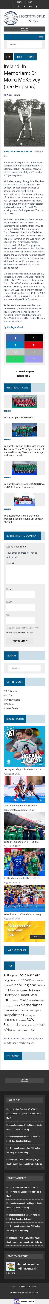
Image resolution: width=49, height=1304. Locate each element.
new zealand (12, 1010)
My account (33, 1286)
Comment (10, 563)
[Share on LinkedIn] (15, 344)
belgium (9, 980)
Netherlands (31, 1004)
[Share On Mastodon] (33, 359)
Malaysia (36, 1000)
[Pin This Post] (33, 344)
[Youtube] (30, 6)
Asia (23, 974)
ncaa (17, 1005)
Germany (15, 990)
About (30, 2)
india (8, 999)
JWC (30, 1000)
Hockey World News (22, 151)
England (29, 984)
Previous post (26, 371)
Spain (15, 1030)
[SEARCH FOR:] (24, 45)
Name (8, 589)
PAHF (6, 1015)
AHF (7, 975)
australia (34, 975)
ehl (19, 984)
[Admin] (10, 1268)
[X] (24, 6)
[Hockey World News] (24, 18)
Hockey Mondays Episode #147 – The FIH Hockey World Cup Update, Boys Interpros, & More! (23, 1113)
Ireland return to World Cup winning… (23, 914)
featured (41, 985)
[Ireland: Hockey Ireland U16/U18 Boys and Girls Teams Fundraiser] (24, 472)
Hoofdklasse (29, 995)
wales (20, 1030)
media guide (8, 1006)
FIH (6, 990)
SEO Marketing (23, 1025)
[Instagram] (12, 6)
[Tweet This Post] (33, 337)
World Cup (29, 1030)
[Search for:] (24, 668)
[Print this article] (33, 351)
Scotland (11, 1024)
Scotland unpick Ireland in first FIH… (22, 878)
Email (8, 602)
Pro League (22, 1020)
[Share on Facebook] (15, 337)
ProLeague (10, 1020)
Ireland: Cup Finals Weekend (19, 417)
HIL (40, 990)
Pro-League (29, 1015)
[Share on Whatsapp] (15, 359)
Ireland (17, 94)
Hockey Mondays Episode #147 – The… (23, 769)
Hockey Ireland (15, 327)
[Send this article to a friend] (15, 351)
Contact (20, 2)
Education (7, 986)
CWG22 (34, 981)
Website (9, 615)
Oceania (25, 1010)
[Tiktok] (18, 6)
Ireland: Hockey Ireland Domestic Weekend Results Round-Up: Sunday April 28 (23, 518)
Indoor (15, 1000)
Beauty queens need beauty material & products (22, 1268)
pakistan (16, 1014)
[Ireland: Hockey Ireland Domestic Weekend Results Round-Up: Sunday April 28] (24, 504)
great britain (30, 990)
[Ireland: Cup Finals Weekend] (24, 406)
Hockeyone (11, 995)
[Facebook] (36, 6)
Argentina (14, 975)
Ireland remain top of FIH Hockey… (21, 841)
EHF (13, 985)
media (43, 1001)
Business (17, 980)
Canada (26, 980)
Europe (19, 56)
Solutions (32, 1025)
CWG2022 (40, 980)
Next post (22, 375)
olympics (35, 1010)
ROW (30, 1019)
